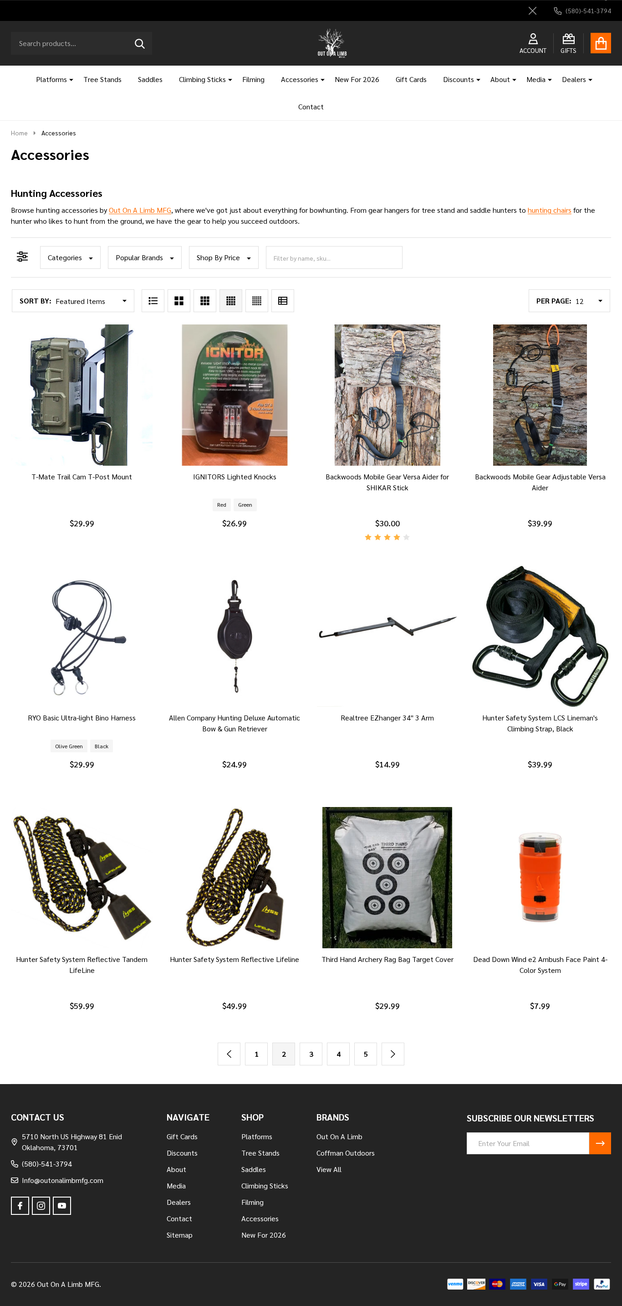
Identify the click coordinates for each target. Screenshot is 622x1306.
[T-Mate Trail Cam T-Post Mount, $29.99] (82, 395)
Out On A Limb (339, 1136)
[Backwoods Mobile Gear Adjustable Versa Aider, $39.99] (540, 395)
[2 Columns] (179, 300)
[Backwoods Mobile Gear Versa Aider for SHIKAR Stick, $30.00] (387, 395)
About (500, 79)
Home (19, 133)
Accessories (299, 79)
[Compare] (71, 475)
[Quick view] (93, 475)
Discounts (458, 79)
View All (329, 1169)
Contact (311, 106)
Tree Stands (102, 79)
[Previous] (229, 1054)
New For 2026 (357, 79)
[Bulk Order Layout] (282, 300)
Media (536, 79)
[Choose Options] (222, 475)
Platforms (51, 79)
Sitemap (180, 1234)
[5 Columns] (256, 300)
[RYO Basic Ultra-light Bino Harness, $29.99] (82, 636)
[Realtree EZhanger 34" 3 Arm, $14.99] (387, 636)
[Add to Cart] (69, 957)
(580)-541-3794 (47, 1163)
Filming (253, 79)
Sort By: (35, 300)
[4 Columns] (230, 300)
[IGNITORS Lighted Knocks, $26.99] (235, 395)
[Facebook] (20, 1206)
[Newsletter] (600, 1143)
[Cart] (601, 43)
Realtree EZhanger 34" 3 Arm (387, 717)
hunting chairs (549, 210)
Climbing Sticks (202, 79)
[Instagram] (41, 1206)
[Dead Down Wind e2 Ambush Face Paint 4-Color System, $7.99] (540, 877)
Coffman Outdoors (345, 1152)
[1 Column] (153, 300)
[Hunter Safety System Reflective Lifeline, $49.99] (235, 877)
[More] (67, 79)
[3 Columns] (205, 300)
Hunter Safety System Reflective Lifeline (234, 959)
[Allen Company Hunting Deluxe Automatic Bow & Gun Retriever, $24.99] (235, 636)
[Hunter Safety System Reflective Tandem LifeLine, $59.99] (82, 877)
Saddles (150, 79)
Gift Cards (411, 79)
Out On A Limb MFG (140, 210)
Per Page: (553, 300)
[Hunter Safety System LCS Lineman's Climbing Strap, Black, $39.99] (540, 636)
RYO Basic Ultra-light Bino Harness (82, 717)
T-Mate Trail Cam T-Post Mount (81, 476)
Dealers (574, 79)
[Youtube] (62, 1206)
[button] (70, 257)
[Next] (393, 1054)
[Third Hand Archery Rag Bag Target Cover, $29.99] (387, 877)
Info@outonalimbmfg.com (62, 1180)
